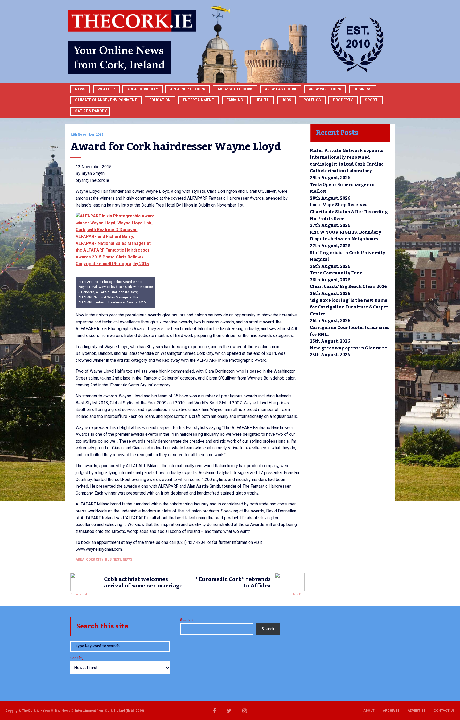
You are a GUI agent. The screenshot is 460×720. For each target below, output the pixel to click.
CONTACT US (444, 710)
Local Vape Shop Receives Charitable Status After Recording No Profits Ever (349, 212)
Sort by (76, 658)
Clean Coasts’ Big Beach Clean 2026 (348, 286)
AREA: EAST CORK (281, 89)
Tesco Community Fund (336, 273)
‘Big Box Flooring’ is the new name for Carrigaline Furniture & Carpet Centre (349, 307)
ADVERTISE (416, 710)
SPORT (371, 100)
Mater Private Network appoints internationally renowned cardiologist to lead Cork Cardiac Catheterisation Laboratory (346, 160)
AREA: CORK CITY (142, 89)
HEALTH (262, 100)
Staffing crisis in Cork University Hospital (347, 256)
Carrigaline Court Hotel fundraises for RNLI (349, 331)
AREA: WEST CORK (325, 89)
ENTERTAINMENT (198, 100)
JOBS (286, 100)
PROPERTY (343, 100)
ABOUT (369, 710)
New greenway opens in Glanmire (348, 348)
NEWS (127, 559)
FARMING (235, 100)
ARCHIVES (391, 710)
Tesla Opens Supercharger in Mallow (342, 188)
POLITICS (312, 100)
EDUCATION (160, 100)
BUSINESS (363, 89)
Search (186, 620)
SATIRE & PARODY (91, 111)
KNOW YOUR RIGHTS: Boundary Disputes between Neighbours (345, 236)
